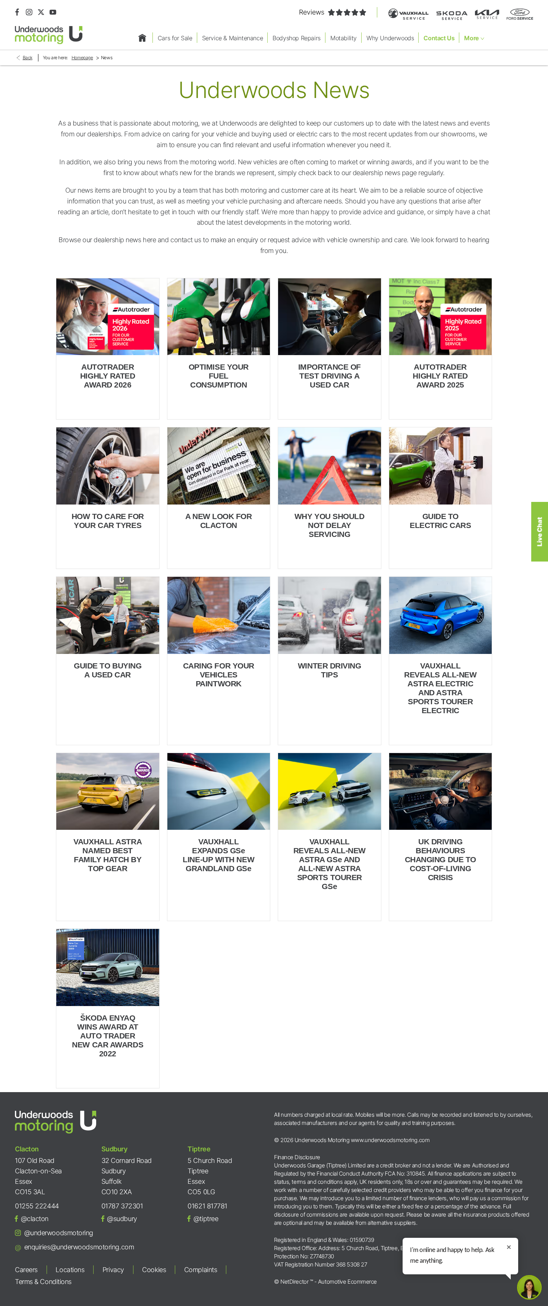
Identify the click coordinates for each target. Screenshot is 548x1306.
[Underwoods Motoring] (48, 35)
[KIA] (487, 14)
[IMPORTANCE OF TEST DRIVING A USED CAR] (329, 316)
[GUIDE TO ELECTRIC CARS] (440, 466)
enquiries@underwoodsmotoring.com (79, 1247)
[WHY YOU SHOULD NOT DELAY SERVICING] (329, 466)
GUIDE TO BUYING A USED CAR (107, 670)
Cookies (154, 1270)
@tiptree (205, 1219)
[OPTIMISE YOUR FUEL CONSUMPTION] (218, 316)
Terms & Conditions (43, 1282)
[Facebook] (17, 12)
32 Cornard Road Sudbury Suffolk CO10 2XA (126, 1176)
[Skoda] (451, 14)
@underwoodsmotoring (58, 1233)
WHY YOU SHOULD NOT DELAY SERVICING (330, 525)
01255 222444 (37, 1206)
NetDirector (295, 1281)
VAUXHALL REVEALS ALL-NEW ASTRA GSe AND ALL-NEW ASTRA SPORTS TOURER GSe (329, 864)
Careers (26, 1270)
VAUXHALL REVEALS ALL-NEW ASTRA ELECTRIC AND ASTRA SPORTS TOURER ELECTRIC (440, 688)
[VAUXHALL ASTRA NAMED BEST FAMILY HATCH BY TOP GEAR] (107, 791)
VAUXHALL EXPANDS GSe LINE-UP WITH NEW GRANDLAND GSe (218, 855)
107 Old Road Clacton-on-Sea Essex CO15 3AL (38, 1176)
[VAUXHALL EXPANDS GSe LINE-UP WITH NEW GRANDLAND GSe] (218, 791)
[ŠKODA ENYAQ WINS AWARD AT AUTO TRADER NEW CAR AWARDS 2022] (107, 967)
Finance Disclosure (297, 1157)
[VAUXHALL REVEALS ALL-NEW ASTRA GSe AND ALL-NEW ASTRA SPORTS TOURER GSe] (329, 791)
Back (27, 57)
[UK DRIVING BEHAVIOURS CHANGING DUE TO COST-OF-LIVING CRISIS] (440, 791)
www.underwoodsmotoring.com (390, 1140)
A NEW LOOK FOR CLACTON (218, 520)
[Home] (142, 38)
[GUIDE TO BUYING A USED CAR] (107, 615)
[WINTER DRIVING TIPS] (329, 615)
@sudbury (122, 1219)
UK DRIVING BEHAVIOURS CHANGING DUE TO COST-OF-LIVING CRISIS (440, 859)
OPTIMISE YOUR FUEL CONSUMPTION (219, 376)
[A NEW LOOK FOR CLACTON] (218, 466)
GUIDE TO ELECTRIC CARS (440, 520)
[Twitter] (41, 12)
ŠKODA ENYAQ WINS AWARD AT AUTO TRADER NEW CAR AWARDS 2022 (107, 1036)
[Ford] (520, 14)
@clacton (34, 1219)
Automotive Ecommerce (347, 1281)
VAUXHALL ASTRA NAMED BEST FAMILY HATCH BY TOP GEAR (107, 855)
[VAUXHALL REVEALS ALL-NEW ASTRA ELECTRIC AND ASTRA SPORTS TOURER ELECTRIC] (440, 615)
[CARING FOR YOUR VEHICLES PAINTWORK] (218, 615)
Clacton (27, 1149)
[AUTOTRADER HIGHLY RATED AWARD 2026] (107, 316)
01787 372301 (122, 1206)
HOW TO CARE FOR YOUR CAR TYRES (108, 520)
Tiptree (199, 1149)
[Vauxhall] (408, 14)
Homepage (82, 57)
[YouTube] (53, 12)
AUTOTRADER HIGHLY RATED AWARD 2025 (440, 376)
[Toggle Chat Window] (529, 1287)
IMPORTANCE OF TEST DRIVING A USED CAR (329, 376)
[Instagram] (29, 12)
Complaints (200, 1270)
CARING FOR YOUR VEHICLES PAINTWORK (218, 674)
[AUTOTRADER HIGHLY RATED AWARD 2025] (440, 316)
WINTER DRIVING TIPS (329, 670)
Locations (70, 1270)
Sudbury (114, 1149)
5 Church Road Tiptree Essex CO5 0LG (210, 1176)
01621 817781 (207, 1206)
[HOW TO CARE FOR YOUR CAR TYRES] (107, 466)
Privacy (113, 1270)
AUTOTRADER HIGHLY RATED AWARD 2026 (107, 376)
